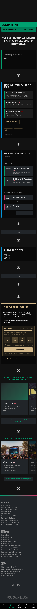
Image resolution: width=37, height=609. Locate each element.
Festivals (13, 8)
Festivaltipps (5, 505)
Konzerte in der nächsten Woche (11, 546)
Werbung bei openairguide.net (11, 571)
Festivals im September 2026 (11, 522)
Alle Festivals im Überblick (9, 524)
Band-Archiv (11, 29)
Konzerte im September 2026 (11, 550)
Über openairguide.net (8, 567)
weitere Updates (11, 122)
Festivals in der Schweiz (9, 507)
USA (20, 8)
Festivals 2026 (6, 512)
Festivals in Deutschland (9, 509)
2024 (5, 58)
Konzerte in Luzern (7, 544)
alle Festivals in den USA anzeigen (18, 479)
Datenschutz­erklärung (8, 573)
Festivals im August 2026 (9, 520)
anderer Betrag (30, 340)
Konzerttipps (5, 535)
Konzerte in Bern (6, 539)
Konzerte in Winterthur (8, 541)
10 (7, 340)
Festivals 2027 (6, 514)
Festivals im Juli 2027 (8, 518)
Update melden (8, 134)
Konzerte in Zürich (7, 537)
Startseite (5, 8)
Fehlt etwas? (7, 156)
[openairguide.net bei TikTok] (23, 585)
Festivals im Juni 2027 (8, 516)
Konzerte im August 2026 (9, 548)
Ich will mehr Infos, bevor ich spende (18, 359)
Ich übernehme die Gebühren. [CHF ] (19, 345)
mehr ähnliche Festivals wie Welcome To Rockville (18, 421)
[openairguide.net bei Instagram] (13, 585)
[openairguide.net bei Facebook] (18, 585)
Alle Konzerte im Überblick (9, 556)
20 (15, 340)
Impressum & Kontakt (8, 575)
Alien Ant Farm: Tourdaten (17, 154)
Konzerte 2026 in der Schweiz (11, 552)
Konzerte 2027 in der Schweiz (11, 554)
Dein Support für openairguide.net (12, 569)
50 (22, 340)
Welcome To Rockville (29, 8)
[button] (28, 29)
